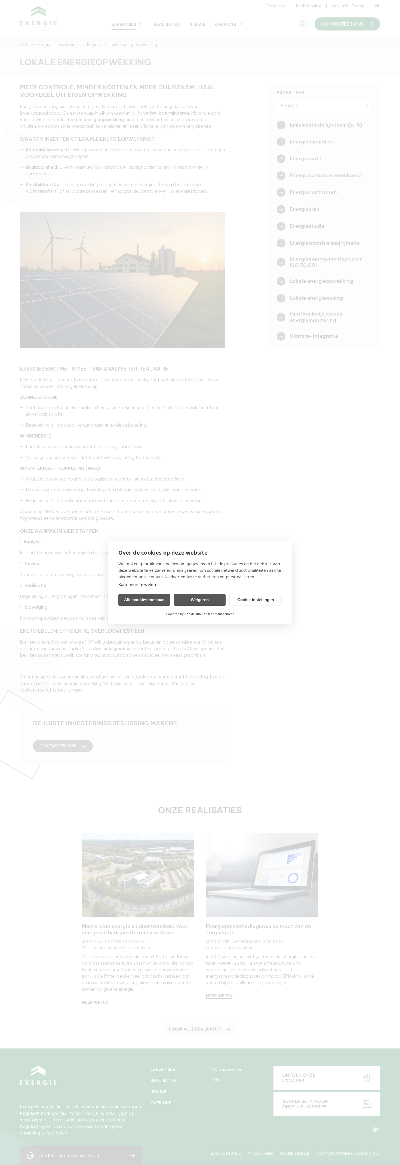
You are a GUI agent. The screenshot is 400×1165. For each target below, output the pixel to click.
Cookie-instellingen (255, 599)
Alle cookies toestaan (144, 599)
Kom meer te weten (137, 584)
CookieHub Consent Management (209, 613)
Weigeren (200, 599)
